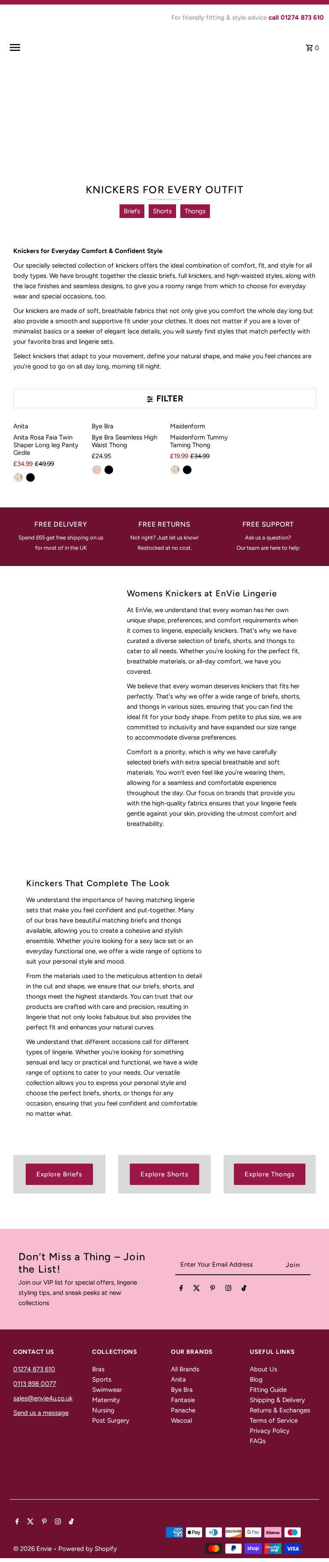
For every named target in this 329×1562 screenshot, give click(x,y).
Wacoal (181, 1420)
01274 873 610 (34, 1369)
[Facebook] (181, 1290)
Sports (101, 1379)
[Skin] (18, 477)
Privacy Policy (270, 1431)
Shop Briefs (133, 146)
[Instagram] (228, 1290)
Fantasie (183, 1400)
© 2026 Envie (33, 1549)
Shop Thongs (194, 146)
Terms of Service (274, 1420)
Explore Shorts (164, 1174)
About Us (263, 1369)
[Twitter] (196, 1290)
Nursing (103, 1410)
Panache (183, 1410)
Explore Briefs (59, 1174)
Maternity (106, 1400)
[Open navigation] (64, 47)
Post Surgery (110, 1420)
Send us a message (41, 1413)
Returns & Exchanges (280, 1410)
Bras (98, 1369)
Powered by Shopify (87, 1549)
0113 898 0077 (34, 1384)
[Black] (30, 477)
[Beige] (97, 470)
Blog (256, 1379)
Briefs (132, 211)
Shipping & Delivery (277, 1400)
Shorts (162, 211)
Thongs (195, 211)
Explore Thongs (270, 1174)
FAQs (258, 1441)
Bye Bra (182, 1390)
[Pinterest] (212, 1290)
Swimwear (107, 1390)
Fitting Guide (268, 1390)
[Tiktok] (244, 1290)
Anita (178, 1379)
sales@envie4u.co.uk (42, 1398)
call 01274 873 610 (296, 17)
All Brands (185, 1369)
